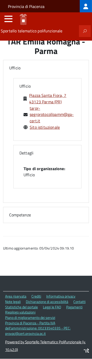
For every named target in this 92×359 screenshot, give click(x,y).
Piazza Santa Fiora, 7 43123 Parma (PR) (47, 98)
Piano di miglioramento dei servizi (30, 317)
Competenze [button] (20, 215)
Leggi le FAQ (52, 307)
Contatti (79, 301)
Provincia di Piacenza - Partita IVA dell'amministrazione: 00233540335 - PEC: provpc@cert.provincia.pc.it (38, 328)
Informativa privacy (60, 296)
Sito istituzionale (45, 127)
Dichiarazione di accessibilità (47, 301)
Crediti (36, 296)
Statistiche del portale (21, 307)
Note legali (13, 301)
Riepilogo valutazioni (20, 312)
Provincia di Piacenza (26, 6)
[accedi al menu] (8, 19)
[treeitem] (86, 6)
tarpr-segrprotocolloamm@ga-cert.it (52, 114)
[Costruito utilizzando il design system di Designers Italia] (86, 351)
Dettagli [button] (26, 153)
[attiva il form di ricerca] (85, 31)
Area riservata (15, 296)
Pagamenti (74, 307)
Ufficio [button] (14, 68)
